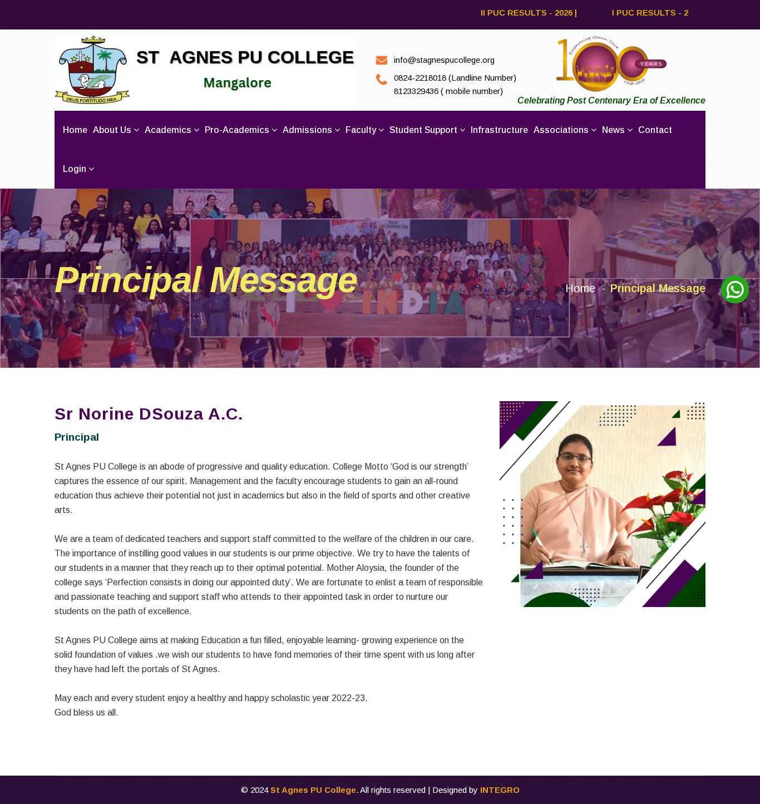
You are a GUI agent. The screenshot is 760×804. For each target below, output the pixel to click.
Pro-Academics (238, 130)
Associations (562, 130)
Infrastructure (499, 130)
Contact (655, 130)
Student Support (424, 130)
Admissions (308, 130)
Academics (169, 130)
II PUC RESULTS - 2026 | (510, 12)
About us (113, 130)
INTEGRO (500, 790)
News (614, 130)
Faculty (362, 130)
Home (75, 130)
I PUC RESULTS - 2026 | (639, 12)
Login (75, 169)
